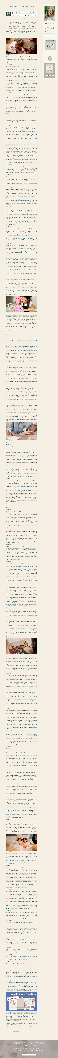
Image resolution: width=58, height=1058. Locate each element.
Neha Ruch (21, 74)
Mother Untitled (34, 76)
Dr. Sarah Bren (11, 94)
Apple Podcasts (26, 17)
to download (26, 1016)
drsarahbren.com (31, 1014)
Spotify (31, 17)
